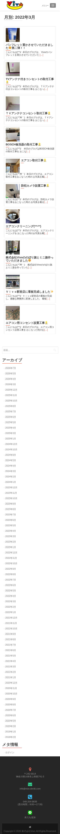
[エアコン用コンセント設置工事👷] (13, 313)
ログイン (9, 752)
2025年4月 (10, 428)
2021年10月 (11, 628)
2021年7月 (10, 645)
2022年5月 (10, 590)
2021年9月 (10, 634)
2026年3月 (10, 384)
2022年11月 (11, 558)
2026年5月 (10, 373)
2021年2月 (10, 672)
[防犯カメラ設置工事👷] (13, 191)
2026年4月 (10, 379)
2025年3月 (10, 433)
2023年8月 (10, 509)
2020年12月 (11, 683)
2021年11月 (11, 623)
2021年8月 (10, 639)
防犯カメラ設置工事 (33, 185)
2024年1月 (10, 482)
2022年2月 (10, 607)
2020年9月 (10, 699)
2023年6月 (10, 520)
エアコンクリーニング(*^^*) (23, 226)
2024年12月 (11, 444)
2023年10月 (11, 498)
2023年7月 (10, 514)
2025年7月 (10, 411)
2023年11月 (11, 493)
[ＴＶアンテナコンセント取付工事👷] (13, 103)
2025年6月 (10, 417)
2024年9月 (10, 455)
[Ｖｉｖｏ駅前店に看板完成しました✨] (13, 282)
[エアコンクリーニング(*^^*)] (13, 216)
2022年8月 (10, 574)
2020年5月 (10, 721)
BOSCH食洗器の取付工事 (22, 144)
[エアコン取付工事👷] (13, 166)
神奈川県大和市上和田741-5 (30, 776)
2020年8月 (10, 704)
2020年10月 (11, 693)
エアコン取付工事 (32, 160)
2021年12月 (11, 618)
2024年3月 (10, 471)
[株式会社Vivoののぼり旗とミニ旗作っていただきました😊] (13, 247)
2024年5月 (10, 460)
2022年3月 (10, 601)
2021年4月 (10, 661)
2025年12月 (11, 390)
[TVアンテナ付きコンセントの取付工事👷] (13, 69)
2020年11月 (11, 688)
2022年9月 (10, 569)
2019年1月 (10, 731)
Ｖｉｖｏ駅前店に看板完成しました (28, 291)
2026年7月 (10, 368)
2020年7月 (10, 710)
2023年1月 (10, 547)
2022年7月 (10, 580)
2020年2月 (10, 726)
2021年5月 (10, 656)
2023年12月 (11, 487)
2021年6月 (10, 650)
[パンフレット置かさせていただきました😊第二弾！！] (13, 35)
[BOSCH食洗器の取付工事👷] (13, 135)
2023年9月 (10, 504)
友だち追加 (30, 817)
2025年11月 (11, 395)
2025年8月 (10, 406)
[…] (41, 55)
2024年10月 (11, 449)
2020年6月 (10, 715)
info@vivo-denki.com (30, 789)
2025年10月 (11, 400)
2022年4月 (10, 596)
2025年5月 (10, 422)
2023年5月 (10, 525)
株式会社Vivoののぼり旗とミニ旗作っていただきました (29, 259)
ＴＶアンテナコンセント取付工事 (27, 113)
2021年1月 (10, 677)
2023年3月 (10, 536)
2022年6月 (10, 585)
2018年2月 (10, 737)
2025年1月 (10, 438)
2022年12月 (11, 552)
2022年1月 (10, 612)
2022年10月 (11, 563)
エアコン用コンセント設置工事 (25, 322)
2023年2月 (10, 542)
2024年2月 (10, 476)
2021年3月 (10, 666)
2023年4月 (10, 531)
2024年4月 (10, 466)
